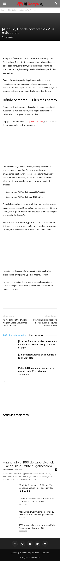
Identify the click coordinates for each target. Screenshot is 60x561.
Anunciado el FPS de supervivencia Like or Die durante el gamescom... (29, 464)
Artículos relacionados (14, 335)
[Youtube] (45, 544)
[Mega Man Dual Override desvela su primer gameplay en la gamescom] (10, 515)
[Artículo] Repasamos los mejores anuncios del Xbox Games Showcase (36, 371)
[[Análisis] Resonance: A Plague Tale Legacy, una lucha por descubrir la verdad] (10, 489)
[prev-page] (4, 381)
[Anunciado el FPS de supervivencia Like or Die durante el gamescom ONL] (30, 439)
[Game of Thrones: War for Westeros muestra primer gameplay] (10, 502)
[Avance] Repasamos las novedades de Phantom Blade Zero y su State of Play (37, 344)
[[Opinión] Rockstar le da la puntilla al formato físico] (10, 358)
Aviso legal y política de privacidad (25, 553)
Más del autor (36, 335)
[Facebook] (5, 50)
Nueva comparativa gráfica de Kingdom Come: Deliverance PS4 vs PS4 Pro (15, 322)
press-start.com (36, 121)
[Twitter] (12, 50)
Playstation (12, 10)
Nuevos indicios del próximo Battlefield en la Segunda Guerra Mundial (45, 322)
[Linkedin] (18, 50)
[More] (38, 50)
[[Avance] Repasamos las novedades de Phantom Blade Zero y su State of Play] (10, 344)
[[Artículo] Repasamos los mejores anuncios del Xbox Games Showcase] (10, 371)
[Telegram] (31, 50)
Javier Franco (8, 470)
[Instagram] (22, 544)
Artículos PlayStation (28, 10)
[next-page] (9, 381)
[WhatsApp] (25, 50)
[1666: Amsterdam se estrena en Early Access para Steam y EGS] (10, 529)
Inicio (3, 10)
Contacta (45, 553)
